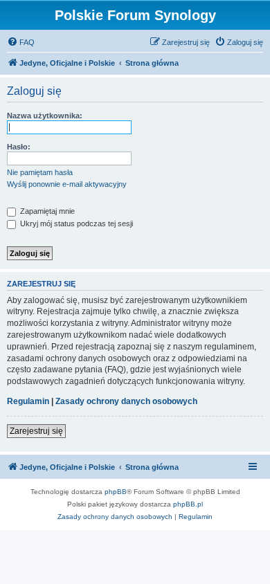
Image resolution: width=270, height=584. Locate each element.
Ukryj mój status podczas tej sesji (75, 223)
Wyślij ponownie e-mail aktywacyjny (67, 184)
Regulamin (28, 401)
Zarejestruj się (36, 431)
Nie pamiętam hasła (40, 172)
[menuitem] (21, 42)
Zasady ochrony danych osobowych (126, 401)
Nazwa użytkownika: (44, 115)
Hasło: (18, 147)
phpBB (116, 491)
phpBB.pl (188, 504)
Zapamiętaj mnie (46, 211)
